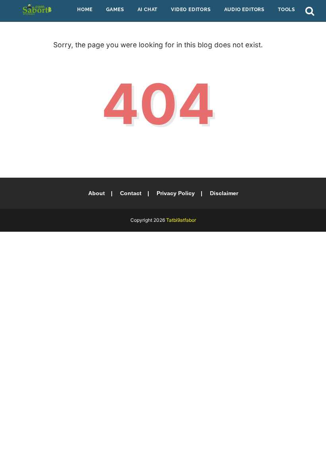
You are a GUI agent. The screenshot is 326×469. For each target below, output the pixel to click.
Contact (131, 193)
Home (84, 9)
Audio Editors (244, 9)
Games (115, 9)
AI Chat (148, 9)
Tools (286, 9)
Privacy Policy (176, 193)
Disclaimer (224, 193)
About (96, 193)
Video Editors (190, 9)
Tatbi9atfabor (181, 220)
